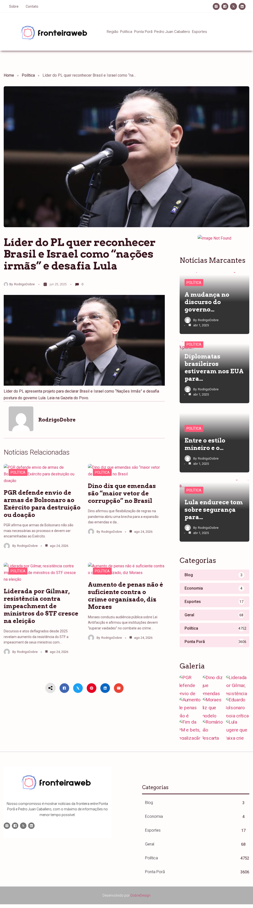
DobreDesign (140, 895)
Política (28, 75)
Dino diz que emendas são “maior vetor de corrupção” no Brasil (122, 493)
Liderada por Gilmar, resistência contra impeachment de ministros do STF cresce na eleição (41, 606)
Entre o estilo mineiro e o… (205, 444)
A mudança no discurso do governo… (207, 302)
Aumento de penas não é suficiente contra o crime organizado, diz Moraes (125, 595)
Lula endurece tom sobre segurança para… (214, 510)
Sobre (14, 6)
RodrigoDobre (24, 284)
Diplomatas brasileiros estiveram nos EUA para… (214, 367)
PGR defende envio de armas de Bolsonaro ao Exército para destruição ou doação (42, 503)
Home (9, 75)
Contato (32, 6)
